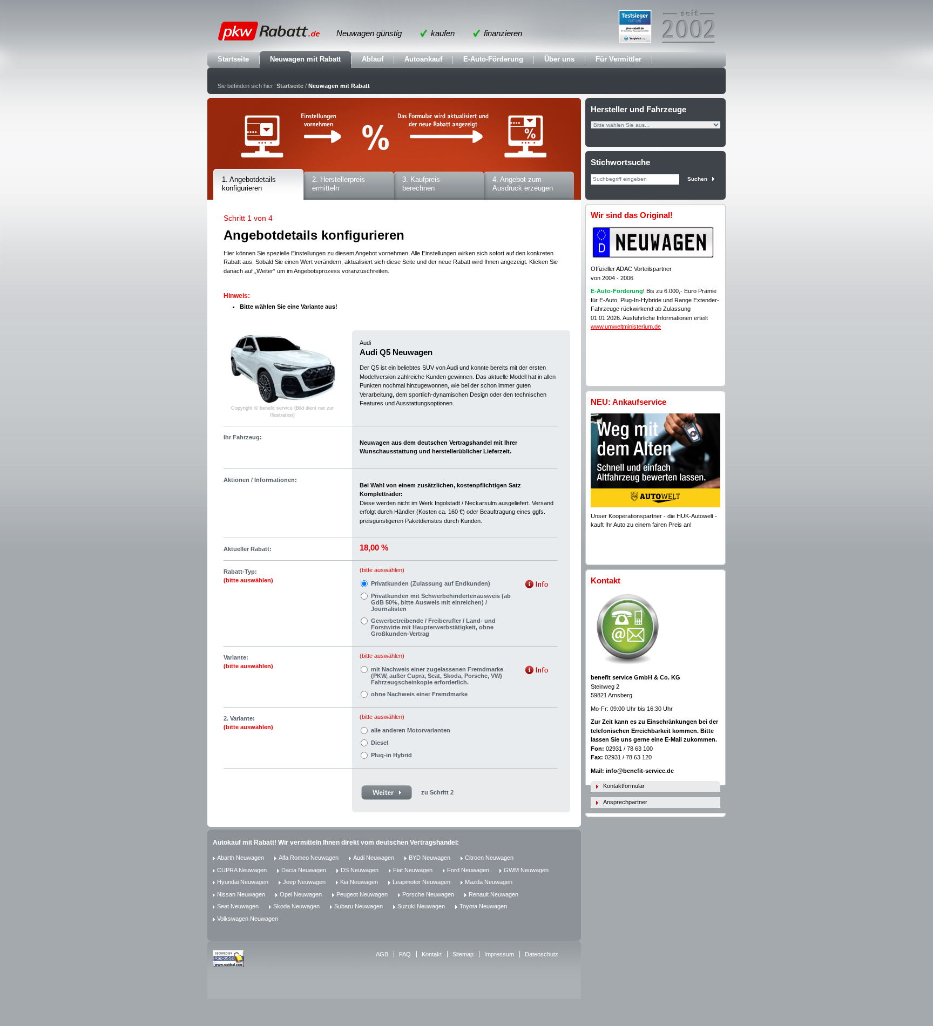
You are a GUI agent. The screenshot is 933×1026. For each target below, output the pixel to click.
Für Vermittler (618, 59)
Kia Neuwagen (359, 882)
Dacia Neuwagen (303, 870)
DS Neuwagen (359, 870)
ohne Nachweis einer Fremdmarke (419, 694)
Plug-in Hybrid (391, 755)
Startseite (233, 59)
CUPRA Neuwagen (242, 870)
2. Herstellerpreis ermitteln (338, 184)
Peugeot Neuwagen (362, 894)
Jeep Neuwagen (304, 882)
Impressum (499, 954)
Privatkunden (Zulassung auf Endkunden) (430, 583)
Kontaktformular (624, 786)
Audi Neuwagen (373, 857)
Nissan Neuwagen (241, 894)
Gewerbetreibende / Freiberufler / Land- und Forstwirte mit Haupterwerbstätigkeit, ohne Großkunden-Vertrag (433, 627)
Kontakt (432, 954)
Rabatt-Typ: (248, 576)
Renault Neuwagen (493, 894)
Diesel (379, 742)
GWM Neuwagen (526, 870)
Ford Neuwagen (468, 870)
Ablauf (372, 59)
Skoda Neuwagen (296, 906)
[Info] (536, 585)
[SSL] (228, 965)
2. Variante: (248, 723)
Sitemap (463, 954)
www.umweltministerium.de (626, 326)
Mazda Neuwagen (488, 882)
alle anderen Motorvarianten (410, 730)
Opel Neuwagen (301, 894)
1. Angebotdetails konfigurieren (249, 184)
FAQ (405, 954)
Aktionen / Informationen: (260, 480)
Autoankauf (423, 59)
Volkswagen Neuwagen (247, 918)
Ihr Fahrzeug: (243, 437)
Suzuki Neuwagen (421, 906)
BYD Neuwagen (429, 857)
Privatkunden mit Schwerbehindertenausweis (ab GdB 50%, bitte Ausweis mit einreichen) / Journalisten (441, 602)
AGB (382, 954)
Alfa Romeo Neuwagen (309, 857)
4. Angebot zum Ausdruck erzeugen (522, 184)
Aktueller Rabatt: (248, 549)
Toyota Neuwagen (483, 906)
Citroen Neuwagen (489, 857)
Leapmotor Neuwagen (421, 882)
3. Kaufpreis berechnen (421, 184)
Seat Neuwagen (238, 906)
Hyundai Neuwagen (242, 882)
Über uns (559, 59)
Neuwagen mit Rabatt (305, 59)
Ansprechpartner (625, 802)
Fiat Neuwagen (412, 870)
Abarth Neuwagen (240, 857)
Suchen (697, 179)
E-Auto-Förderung (493, 59)
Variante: (248, 662)
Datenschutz (541, 954)
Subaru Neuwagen (358, 906)
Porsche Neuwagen (428, 894)
